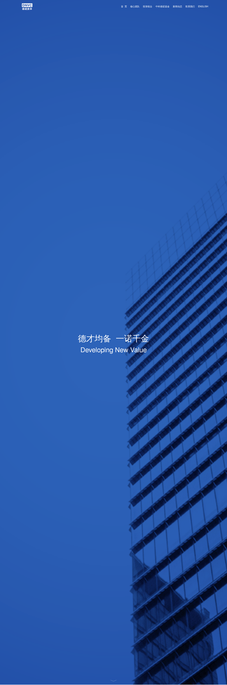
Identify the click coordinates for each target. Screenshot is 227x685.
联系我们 (190, 6)
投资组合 (147, 6)
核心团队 (135, 6)
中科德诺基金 (163, 6)
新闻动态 (177, 6)
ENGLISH (203, 6)
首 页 (124, 6)
